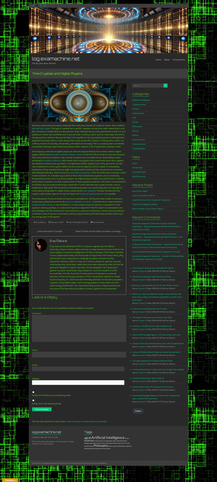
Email (35, 365)
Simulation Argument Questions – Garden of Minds (154, 256)
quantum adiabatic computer (78, 201)
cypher (115, 441)
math (119, 443)
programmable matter (42, 205)
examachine (137, 251)
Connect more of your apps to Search (148, 378)
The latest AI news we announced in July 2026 (152, 317)
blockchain (89, 440)
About (167, 59)
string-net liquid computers (91, 194)
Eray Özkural (41, 222)
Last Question (89, 191)
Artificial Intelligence (141, 100)
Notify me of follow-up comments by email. (51, 395)
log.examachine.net (56, 59)
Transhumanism (139, 144)
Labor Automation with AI (143, 195)
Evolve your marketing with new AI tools (149, 308)
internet (114, 443)
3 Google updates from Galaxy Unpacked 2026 (152, 360)
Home (158, 59)
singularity (128, 446)
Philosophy (77, 222)
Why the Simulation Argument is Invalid (163, 251)
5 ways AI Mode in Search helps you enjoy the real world (156, 352)
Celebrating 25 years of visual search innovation (152, 387)
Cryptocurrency (139, 104)
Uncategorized (138, 148)
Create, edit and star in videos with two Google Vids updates (158, 369)
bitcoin (127, 438)
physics (110, 446)
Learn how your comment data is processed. (87, 421)
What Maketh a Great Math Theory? (148, 208)
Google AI (142, 271)
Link (70, 222)
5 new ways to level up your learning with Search (153, 268)
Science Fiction (138, 139)
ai (89, 437)
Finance (135, 109)
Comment (37, 313)
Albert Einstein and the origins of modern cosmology (99, 231)
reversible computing (79, 172)
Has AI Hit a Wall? (140, 191)
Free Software (138, 113)
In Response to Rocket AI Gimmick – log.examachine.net (156, 244)
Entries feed (137, 167)
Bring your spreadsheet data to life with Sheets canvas (155, 285)
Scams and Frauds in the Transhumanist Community (154, 247)
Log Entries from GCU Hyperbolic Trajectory (151, 200)
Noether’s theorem (52, 160)
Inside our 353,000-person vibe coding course (152, 326)
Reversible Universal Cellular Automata (67, 154)
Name (35, 350)
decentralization (122, 441)
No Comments (98, 222)
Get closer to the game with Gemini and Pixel (151, 276)
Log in (134, 163)
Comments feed (139, 172)
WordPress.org (138, 176)
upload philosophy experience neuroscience (97, 448)
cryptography (108, 441)
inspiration (108, 443)
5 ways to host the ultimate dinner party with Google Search (158, 343)
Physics (85, 222)
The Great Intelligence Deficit (144, 204)
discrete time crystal (41, 128)
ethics (94, 443)
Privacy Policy (179, 59)
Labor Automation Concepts (48, 231)
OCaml (135, 122)
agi (86, 437)
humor (103, 443)
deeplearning (88, 443)
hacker (99, 443)
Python (135, 135)
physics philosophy (119, 446)
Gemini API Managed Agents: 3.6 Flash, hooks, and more (156, 334)
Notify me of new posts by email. (46, 403)
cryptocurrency (99, 441)
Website (35, 378)
